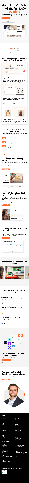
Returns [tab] (21, 21)
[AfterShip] (3, 1)
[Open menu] (27, 1)
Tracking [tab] (8, 21)
